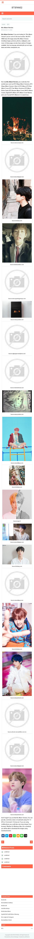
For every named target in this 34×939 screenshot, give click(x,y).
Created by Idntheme (24, 937)
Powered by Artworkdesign (11, 937)
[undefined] (17, 850)
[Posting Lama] (31, 842)
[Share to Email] (18, 835)
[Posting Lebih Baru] (2, 842)
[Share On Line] (21, 835)
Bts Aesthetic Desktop (7, 902)
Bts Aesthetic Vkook (6, 920)
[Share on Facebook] (3, 835)
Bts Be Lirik (4, 905)
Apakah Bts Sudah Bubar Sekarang (10, 914)
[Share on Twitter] (6, 835)
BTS (2, 928)
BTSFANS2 (17, 935)
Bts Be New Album (6, 911)
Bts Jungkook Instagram (7, 917)
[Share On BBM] (25, 835)
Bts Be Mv (3, 899)
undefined (6, 852)
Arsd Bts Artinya (5, 908)
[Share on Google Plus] (10, 835)
